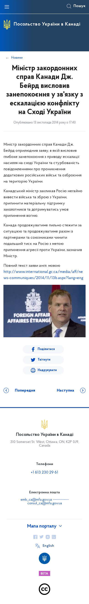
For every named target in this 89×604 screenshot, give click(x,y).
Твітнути (44, 359)
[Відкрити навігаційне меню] (7, 7)
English (48, 546)
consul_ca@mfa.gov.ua (44, 503)
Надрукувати (47, 370)
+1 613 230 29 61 (44, 473)
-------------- (61, 500)
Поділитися (46, 349)
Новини (17, 58)
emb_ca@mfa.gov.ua (36, 500)
